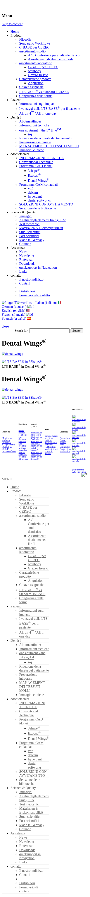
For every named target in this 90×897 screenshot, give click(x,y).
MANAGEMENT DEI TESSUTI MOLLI (49, 146)
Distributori (27, 291)
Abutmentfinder (30, 121)
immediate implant (23, 451)
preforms (6, 440)
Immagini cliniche (31, 150)
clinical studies (51, 436)
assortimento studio (32, 51)
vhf (30, 188)
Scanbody (6, 442)
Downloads (27, 263)
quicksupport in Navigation (38, 267)
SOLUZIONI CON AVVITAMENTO (46, 204)
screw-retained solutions (23, 432)
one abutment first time (22, 446)
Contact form (65, 449)
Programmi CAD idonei (35, 166)
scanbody (34, 71)
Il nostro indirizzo (31, 279)
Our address (65, 438)
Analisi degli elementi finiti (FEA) (42, 220)
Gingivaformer (8, 445)
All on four (23, 459)
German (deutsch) (14, 306)
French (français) (14, 314)
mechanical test (51, 449)
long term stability (49, 439)
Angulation (35, 83)
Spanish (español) (14, 318)
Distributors (65, 447)
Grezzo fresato (38, 75)
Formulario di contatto (34, 295)
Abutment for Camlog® (36, 438)
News (23, 252)
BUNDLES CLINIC (7, 448)
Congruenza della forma (35, 96)
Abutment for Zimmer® (36, 458)
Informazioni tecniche (34, 125)
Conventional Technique (36, 162)
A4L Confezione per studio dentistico (54, 55)
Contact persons (63, 441)
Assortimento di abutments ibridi (50, 59)
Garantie (25, 244)
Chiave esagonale (31, 87)
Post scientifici (29, 236)
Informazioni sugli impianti (37, 104)
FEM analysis (50, 447)
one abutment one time (22, 439)
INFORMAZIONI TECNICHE (41, 158)
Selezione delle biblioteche (37, 208)
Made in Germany (31, 240)
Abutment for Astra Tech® (36, 434)
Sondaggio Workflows (34, 43)
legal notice (65, 451)
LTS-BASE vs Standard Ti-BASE (44, 92)
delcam (33, 192)
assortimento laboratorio (35, 63)
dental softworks (39, 200)
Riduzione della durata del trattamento (45, 138)
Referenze (26, 259)
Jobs (62, 445)
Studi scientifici (29, 232)
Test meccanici (29, 224)
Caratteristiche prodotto (35, 79)
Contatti (24, 283)
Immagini (25, 216)
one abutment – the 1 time (40, 130)
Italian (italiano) (46, 302)
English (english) (14, 310)
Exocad (34, 175)
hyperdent (35, 196)
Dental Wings (38, 180)
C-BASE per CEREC (34, 47)
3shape (34, 171)
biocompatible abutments (51, 443)
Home (14, 31)
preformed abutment (23, 456)
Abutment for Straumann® (36, 453)
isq (30, 134)
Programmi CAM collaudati (38, 184)
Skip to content (12, 24)
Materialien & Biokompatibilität (41, 228)
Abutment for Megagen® (36, 442)
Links (23, 271)
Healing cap (7, 438)
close (5, 326)
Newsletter (26, 256)
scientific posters (49, 452)
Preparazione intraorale (35, 142)
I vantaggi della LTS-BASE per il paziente (49, 108)
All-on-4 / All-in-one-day (38, 113)
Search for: (21, 330)
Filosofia (25, 39)
